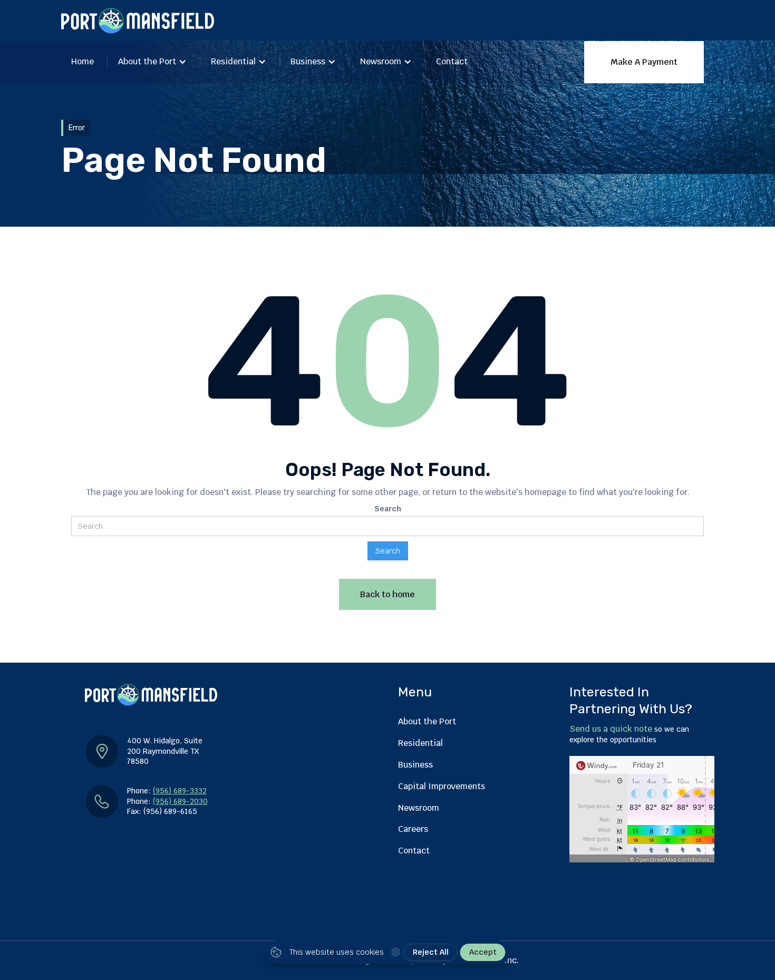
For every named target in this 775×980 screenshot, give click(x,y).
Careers (413, 829)
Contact (452, 61)
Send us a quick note (610, 728)
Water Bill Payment (637, 117)
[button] (152, 62)
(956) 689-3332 (180, 790)
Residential (233, 61)
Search (387, 508)
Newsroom (380, 61)
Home (82, 61)
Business (307, 61)
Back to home (387, 594)
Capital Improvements (441, 786)
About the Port (147, 61)
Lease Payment (544, 117)
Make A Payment (644, 61)
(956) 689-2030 (180, 801)
